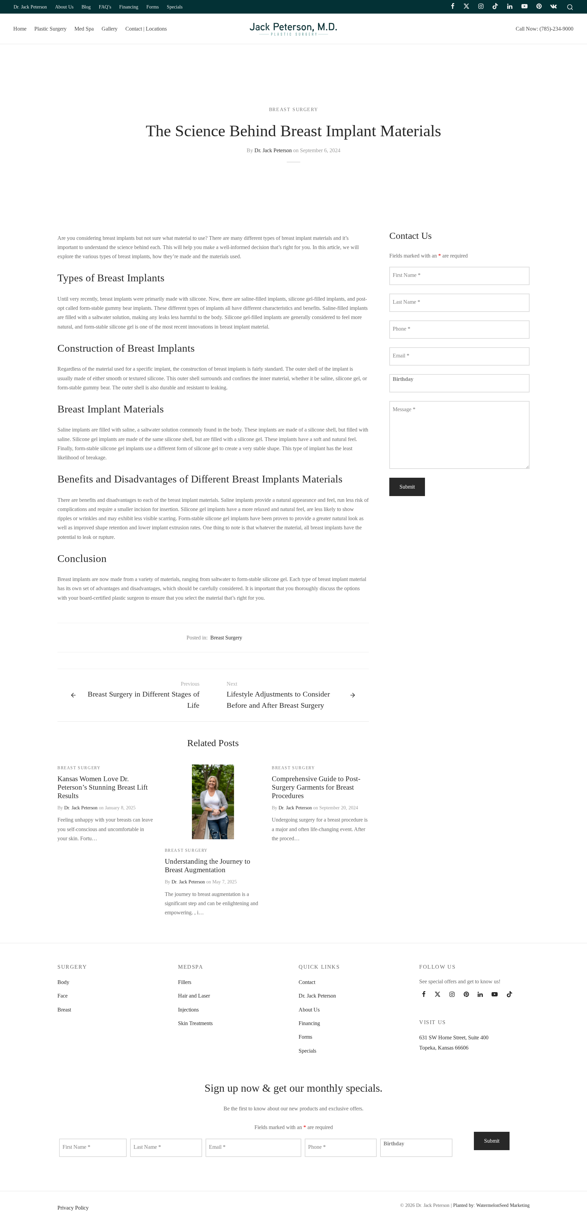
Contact (307, 982)
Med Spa (84, 29)
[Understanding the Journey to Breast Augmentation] (213, 801)
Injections (188, 1010)
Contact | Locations (146, 29)
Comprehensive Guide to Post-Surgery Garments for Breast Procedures (316, 787)
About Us (64, 7)
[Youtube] (524, 7)
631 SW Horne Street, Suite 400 (453, 1037)
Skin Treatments (195, 1023)
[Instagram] (481, 7)
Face (62, 996)
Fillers (184, 982)
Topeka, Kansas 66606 (443, 1048)
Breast (64, 1010)
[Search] (570, 7)
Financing (128, 7)
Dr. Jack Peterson (30, 7)
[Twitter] (437, 994)
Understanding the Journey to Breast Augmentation (207, 865)
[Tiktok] (495, 7)
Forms (152, 7)
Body (63, 982)
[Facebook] (452, 7)
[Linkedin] (509, 7)
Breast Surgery (293, 109)
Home (19, 29)
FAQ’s (105, 7)
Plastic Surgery (50, 29)
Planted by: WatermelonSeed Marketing (491, 1205)
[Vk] (554, 7)
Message (404, 409)
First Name (407, 275)
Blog (86, 7)
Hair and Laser (194, 996)
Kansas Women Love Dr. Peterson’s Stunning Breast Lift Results (102, 787)
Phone (401, 329)
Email (401, 356)
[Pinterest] (539, 7)
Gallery (110, 29)
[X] (466, 7)
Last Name (406, 302)
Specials (174, 7)
